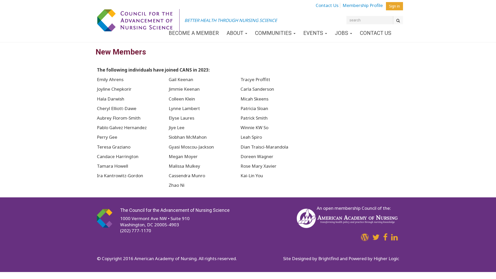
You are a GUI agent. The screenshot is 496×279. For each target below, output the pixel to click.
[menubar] (350, 6)
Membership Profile (363, 5)
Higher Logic (386, 258)
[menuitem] (328, 4)
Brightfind (328, 258)
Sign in (394, 6)
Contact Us (327, 5)
